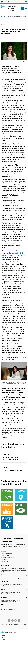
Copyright (3, 637)
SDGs (2, 575)
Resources (4, 597)
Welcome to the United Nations (11, 2)
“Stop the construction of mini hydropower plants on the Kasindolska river (13, 255)
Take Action (4, 581)
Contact (3, 635)
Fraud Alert (3, 639)
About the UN (5, 565)
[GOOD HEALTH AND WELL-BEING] (7, 495)
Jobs (2, 605)
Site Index (3, 643)
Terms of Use (4, 645)
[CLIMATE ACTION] (21, 509)
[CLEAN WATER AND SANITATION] (21, 495)
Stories (3, 589)
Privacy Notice (4, 641)
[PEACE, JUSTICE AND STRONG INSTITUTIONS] (7, 522)
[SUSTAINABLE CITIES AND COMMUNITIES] (7, 509)
